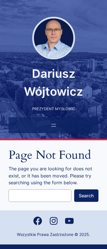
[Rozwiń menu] (53, 125)
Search (86, 195)
